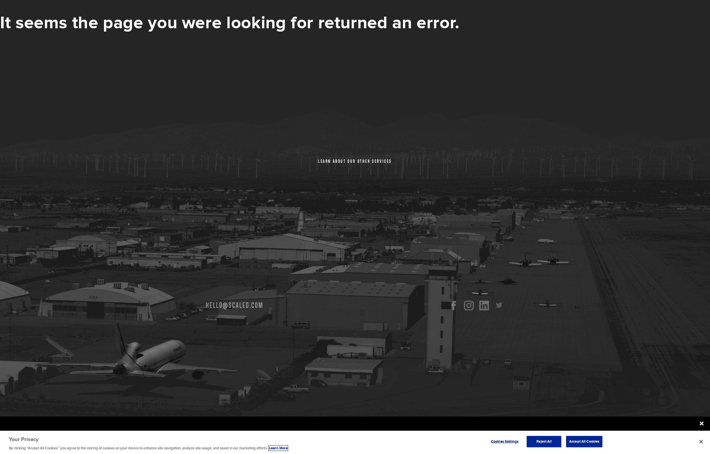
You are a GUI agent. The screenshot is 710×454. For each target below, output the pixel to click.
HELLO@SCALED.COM (234, 305)
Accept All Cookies (584, 441)
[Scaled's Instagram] (469, 305)
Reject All (543, 441)
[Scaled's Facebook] (453, 305)
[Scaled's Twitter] (499, 305)
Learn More (278, 448)
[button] (701, 423)
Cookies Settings (504, 441)
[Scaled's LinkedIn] (484, 305)
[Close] (701, 441)
